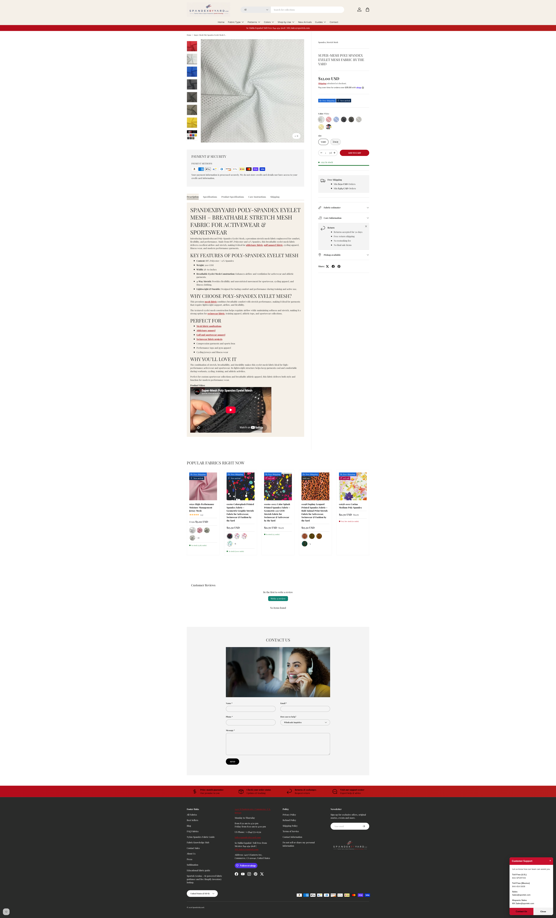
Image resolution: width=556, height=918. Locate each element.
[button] (367, 9)
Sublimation (192, 864)
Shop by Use (284, 22)
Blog (189, 825)
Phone (228, 716)
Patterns (252, 22)
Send (232, 761)
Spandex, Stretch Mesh (328, 42)
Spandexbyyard (198, 907)
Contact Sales (193, 848)
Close (543, 911)
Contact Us (521, 911)
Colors (267, 22)
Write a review (278, 598)
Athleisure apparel (205, 330)
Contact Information (292, 836)
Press (189, 859)
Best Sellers (192, 820)
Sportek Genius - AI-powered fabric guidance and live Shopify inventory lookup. (204, 879)
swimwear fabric (216, 313)
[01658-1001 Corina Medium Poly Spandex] (353, 486)
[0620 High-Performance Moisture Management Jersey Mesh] (203, 486)
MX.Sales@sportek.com (246, 849)
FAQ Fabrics (193, 831)
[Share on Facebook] (333, 266)
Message (229, 730)
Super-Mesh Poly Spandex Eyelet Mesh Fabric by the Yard (210, 35)
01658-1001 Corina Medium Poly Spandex (350, 506)
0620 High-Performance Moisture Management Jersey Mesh (201, 507)
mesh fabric (211, 301)
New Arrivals (305, 22)
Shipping (322, 83)
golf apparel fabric (273, 245)
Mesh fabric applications (208, 326)
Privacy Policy (289, 814)
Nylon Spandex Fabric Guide (201, 836)
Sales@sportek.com (521, 895)
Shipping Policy (290, 825)
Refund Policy (289, 820)
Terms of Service (291, 831)
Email (282, 703)
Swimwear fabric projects (209, 339)
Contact (334, 22)
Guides (319, 22)
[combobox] (292, 10)
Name (228, 703)
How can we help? (288, 716)
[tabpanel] (245, 320)
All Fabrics (192, 814)
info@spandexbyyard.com (248, 837)
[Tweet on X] (327, 266)
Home (221, 22)
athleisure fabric (254, 245)
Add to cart (354, 153)
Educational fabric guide (198, 870)
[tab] (193, 197)
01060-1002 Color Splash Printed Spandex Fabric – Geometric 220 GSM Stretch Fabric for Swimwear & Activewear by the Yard (277, 512)
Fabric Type (234, 22)
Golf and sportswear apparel (210, 334)
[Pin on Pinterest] (339, 266)
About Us (191, 853)
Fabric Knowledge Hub (198, 842)
